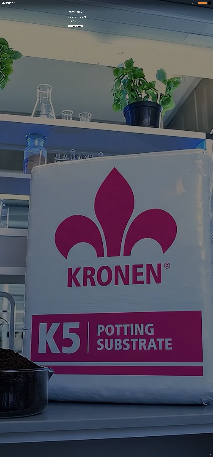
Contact (202, 3)
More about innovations (75, 26)
